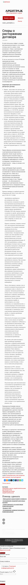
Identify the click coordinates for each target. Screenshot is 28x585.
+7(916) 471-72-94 (8, 19)
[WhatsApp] (20, 480)
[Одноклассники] (7, 480)
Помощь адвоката (6, 483)
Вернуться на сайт (5, 550)
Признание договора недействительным (8, 492)
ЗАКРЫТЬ (2, 553)
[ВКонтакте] (5, 480)
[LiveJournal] (16, 480)
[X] (11, 480)
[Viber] (18, 480)
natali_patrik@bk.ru (8, 23)
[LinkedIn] (13, 480)
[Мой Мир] (9, 480)
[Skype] (22, 480)
